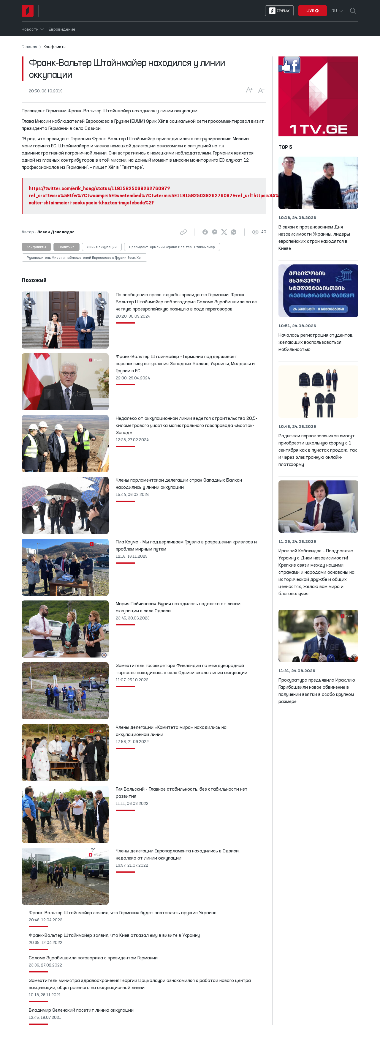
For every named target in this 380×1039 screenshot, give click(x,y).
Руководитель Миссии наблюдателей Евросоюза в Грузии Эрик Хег (84, 258)
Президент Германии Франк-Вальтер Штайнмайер (172, 247)
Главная (29, 47)
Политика (66, 247)
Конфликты (36, 247)
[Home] (28, 11)
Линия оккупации (102, 247)
